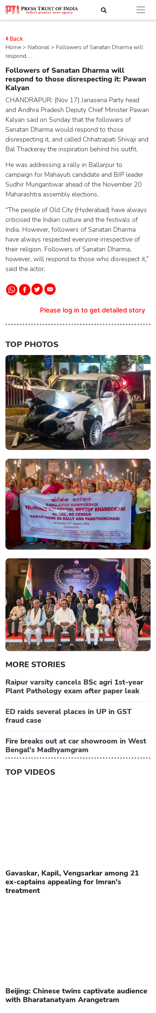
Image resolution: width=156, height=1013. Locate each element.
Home (13, 47)
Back (16, 38)
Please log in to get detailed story (92, 310)
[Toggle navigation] (141, 10)
